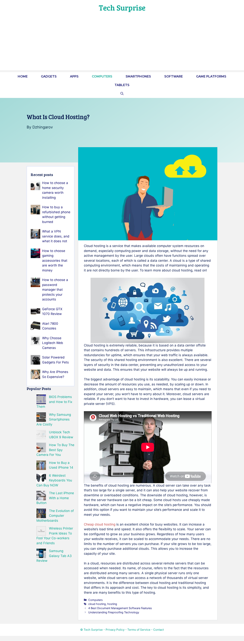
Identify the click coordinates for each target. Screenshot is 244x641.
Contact (158, 629)
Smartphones (138, 76)
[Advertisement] (122, 43)
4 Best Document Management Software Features (120, 608)
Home (23, 76)
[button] (122, 93)
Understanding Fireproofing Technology (113, 612)
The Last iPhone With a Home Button (55, 498)
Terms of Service (138, 629)
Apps (74, 76)
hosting (112, 603)
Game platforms (211, 76)
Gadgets (49, 76)
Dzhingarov (42, 127)
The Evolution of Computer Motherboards (55, 515)
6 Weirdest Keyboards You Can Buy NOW (54, 480)
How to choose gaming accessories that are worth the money (54, 260)
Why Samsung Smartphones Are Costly (53, 419)
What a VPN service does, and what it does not (55, 236)
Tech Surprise (122, 7)
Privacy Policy (115, 629)
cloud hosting (97, 603)
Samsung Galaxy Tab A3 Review (54, 556)
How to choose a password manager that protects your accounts (55, 289)
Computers (102, 76)
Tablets (122, 85)
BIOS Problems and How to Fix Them (54, 401)
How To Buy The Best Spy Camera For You (55, 450)
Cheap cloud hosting (99, 524)
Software (173, 76)
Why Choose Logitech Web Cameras (52, 343)
